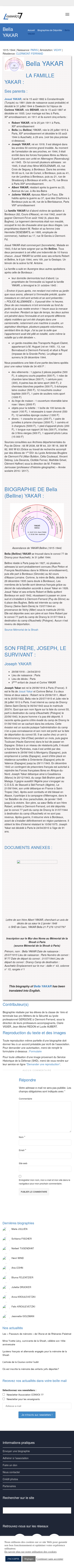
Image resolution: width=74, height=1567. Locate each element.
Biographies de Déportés (50, 30)
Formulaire (35, 1051)
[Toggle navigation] (67, 14)
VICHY (57, 50)
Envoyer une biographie (16, 1451)
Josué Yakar (26, 691)
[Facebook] (6, 3)
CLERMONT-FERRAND (29, 53)
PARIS (34, 50)
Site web (23, 1163)
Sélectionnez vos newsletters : (19, 1390)
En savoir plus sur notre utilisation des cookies (30, 1551)
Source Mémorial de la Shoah (21, 629)
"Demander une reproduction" (43, 1064)
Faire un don (10, 1465)
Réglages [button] (28, 1558)
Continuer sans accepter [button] (49, 1558)
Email (21, 1150)
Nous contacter (11, 1472)
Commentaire (25, 1098)
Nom (21, 1136)
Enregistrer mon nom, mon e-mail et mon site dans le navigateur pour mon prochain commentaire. (44, 1181)
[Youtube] (12, 3)
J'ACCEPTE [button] (13, 1558)
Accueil (31, 30)
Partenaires (9, 1486)
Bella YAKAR (43, 986)
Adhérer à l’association (16, 1458)
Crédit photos (10, 1479)
